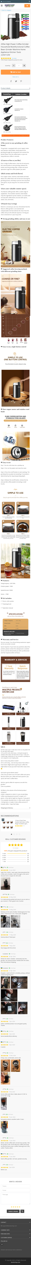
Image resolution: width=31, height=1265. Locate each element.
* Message (5, 1194)
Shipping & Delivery (7, 808)
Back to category (6, 10)
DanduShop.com (15, 1262)
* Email (4, 1190)
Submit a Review (13, 1211)
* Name (4, 1186)
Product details (5, 88)
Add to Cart (16, 72)
